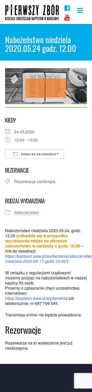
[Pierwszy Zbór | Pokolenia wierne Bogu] (32, 20)
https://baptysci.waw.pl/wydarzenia (36, 298)
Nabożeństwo (26, 212)
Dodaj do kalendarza (38, 154)
